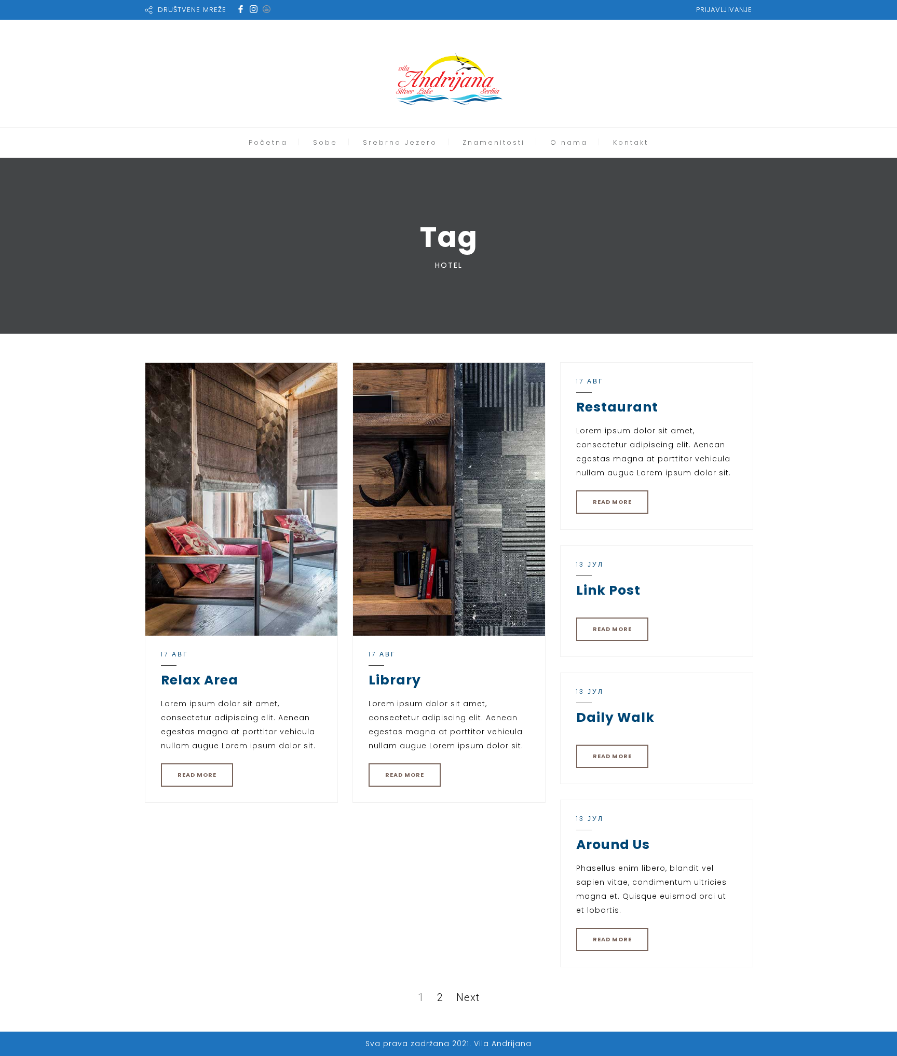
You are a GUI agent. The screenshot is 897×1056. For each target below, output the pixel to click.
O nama (569, 142)
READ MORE (197, 775)
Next (468, 997)
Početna (268, 142)
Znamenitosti (494, 142)
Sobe (325, 142)
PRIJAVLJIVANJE (724, 10)
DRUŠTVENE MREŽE (192, 10)
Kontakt (630, 142)
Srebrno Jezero (400, 142)
